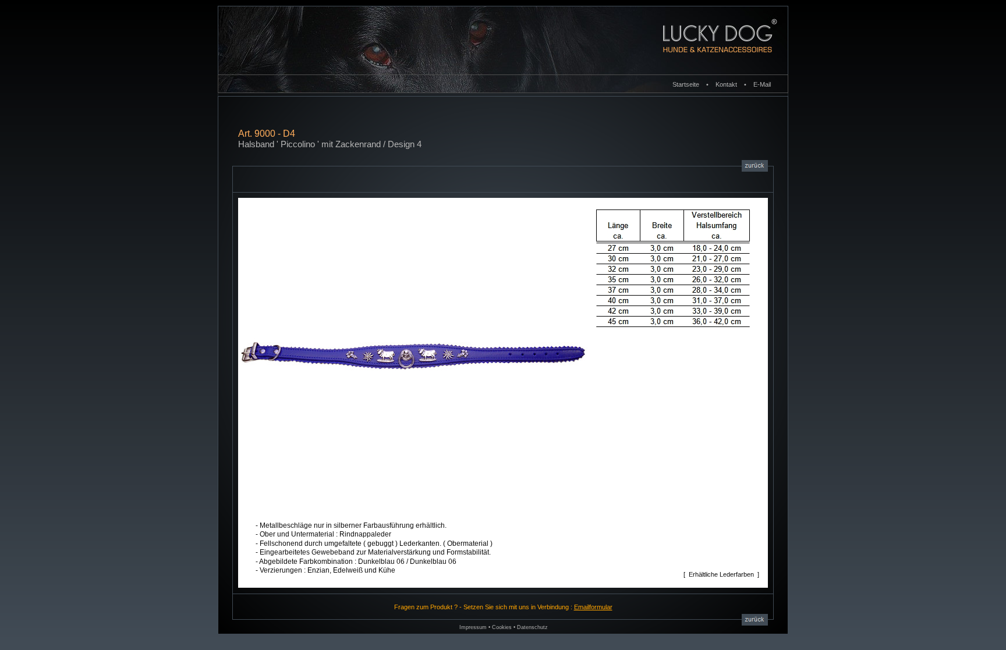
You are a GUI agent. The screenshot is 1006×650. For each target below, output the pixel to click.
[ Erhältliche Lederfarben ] (721, 574)
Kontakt (726, 84)
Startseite (685, 84)
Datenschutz (532, 627)
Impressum (473, 627)
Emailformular (593, 606)
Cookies (502, 627)
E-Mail (762, 84)
